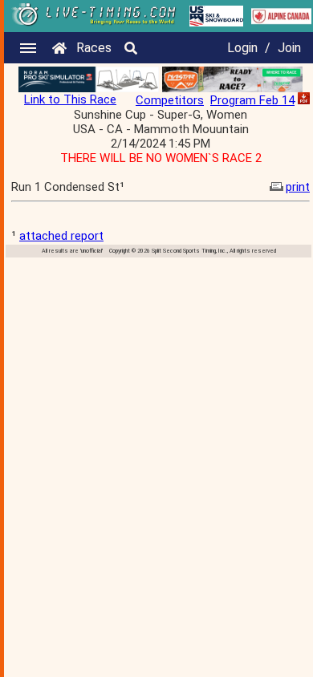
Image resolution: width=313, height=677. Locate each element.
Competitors (170, 100)
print (298, 187)
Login (242, 47)
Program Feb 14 (252, 100)
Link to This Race (70, 99)
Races (94, 47)
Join (289, 47)
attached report (61, 236)
